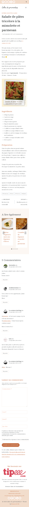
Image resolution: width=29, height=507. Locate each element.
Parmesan (5, 193)
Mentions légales (15, 493)
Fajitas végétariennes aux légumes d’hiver (7, 236)
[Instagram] (6, 2)
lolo (10, 339)
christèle (12, 265)
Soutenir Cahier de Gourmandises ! (14, 486)
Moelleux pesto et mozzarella (22, 202)
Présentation (14, 491)
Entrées (4, 13)
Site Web (5, 426)
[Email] (14, 2)
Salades (24, 193)
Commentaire (7, 389)
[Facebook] (3, 2)
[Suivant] (25, 233)
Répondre (5, 279)
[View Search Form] (26, 2)
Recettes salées (12, 13)
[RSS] (11, 2)
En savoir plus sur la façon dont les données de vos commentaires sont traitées (13, 454)
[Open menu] (25, 7)
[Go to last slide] (3, 233)
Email (4, 419)
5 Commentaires (19, 34)
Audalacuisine (14, 288)
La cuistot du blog (15, 310)
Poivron (17, 193)
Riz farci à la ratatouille (6, 202)
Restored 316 (15, 504)
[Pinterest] (8, 2)
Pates (11, 193)
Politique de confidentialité (14, 495)
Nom (4, 412)
